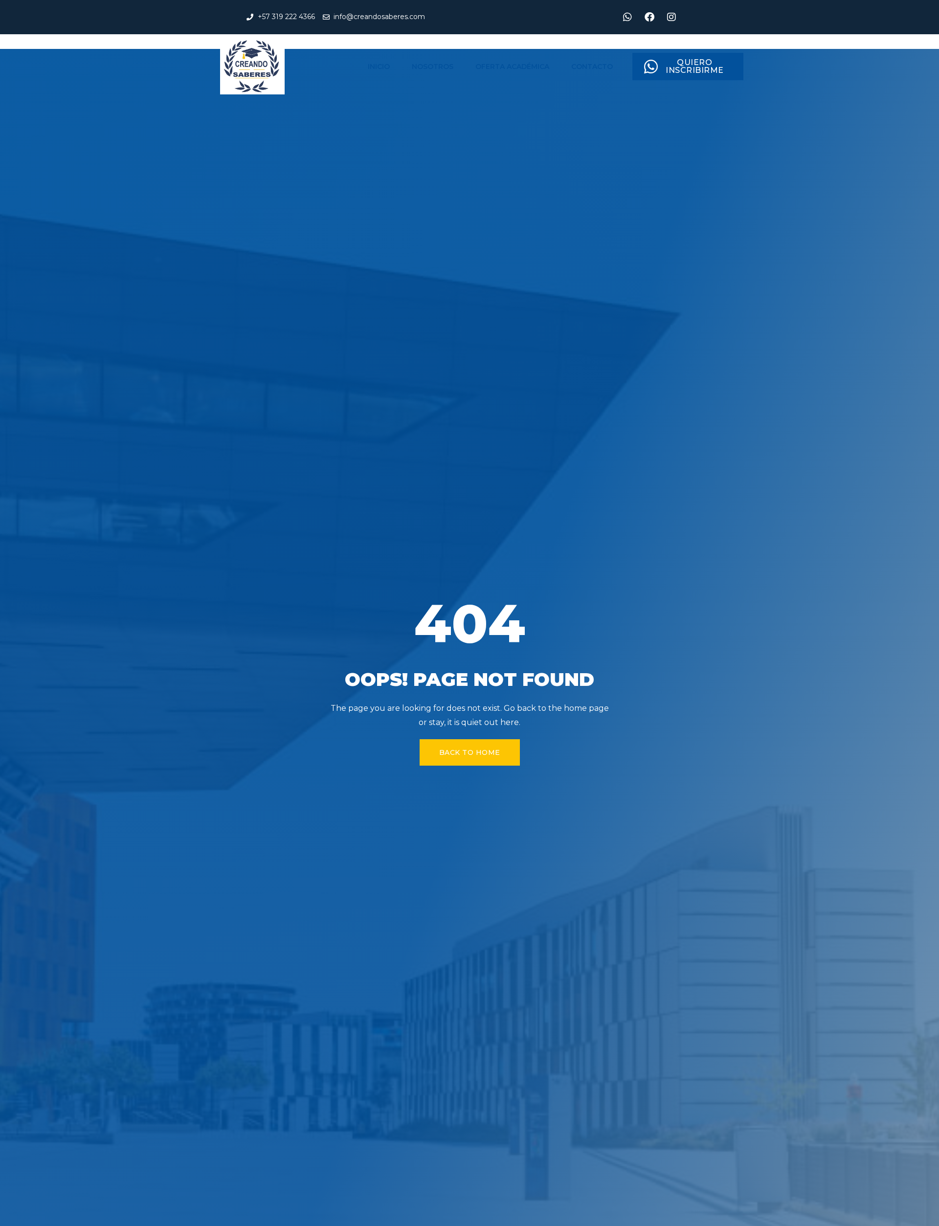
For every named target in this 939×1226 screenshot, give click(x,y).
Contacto (592, 66)
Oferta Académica (512, 66)
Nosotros (432, 66)
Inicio (379, 66)
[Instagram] (671, 17)
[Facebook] (649, 17)
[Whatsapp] (627, 17)
